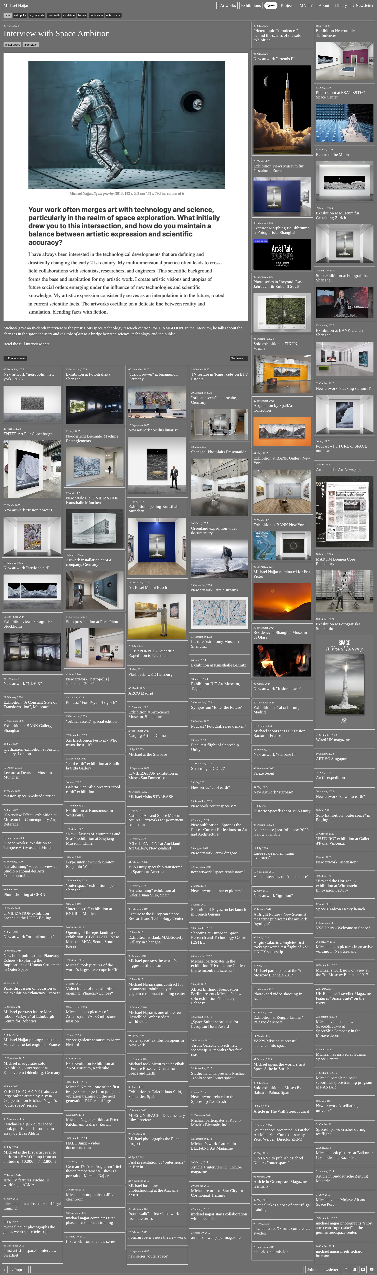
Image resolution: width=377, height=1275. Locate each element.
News (270, 5)
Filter (8, 15)
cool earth (54, 15)
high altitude (36, 15)
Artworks (228, 5)
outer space (113, 15)
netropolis (20, 15)
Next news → (239, 358)
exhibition (69, 15)
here (46, 344)
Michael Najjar (16, 5)
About (324, 5)
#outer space (12, 44)
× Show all (130, 15)
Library (341, 5)
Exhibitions (251, 5)
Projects (287, 5)
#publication (31, 44)
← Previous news (15, 358)
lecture (82, 15)
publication (96, 15)
